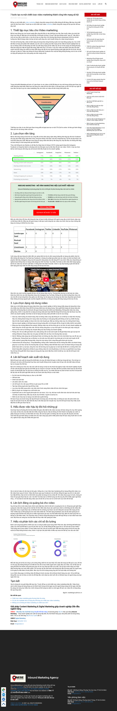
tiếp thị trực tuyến (31, 615)
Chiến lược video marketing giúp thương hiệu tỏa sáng (28, 598)
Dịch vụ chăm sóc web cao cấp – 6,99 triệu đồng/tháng (95, 106)
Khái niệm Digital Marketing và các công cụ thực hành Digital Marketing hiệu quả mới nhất (96, 129)
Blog (94, 4)
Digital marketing (85, 4)
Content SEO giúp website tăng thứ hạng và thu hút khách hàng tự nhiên (96, 81)
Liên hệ (100, 4)
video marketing (30, 22)
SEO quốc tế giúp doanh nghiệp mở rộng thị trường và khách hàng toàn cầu (96, 53)
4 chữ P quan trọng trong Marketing (93, 93)
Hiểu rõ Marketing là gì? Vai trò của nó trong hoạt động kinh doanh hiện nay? (96, 135)
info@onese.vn (19, 624)
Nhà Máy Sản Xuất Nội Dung (25, 612)
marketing (49, 24)
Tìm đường (3, 692)
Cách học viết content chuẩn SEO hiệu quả (95, 97)
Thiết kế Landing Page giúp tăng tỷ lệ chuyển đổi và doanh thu (96, 47)
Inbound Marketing (51, 4)
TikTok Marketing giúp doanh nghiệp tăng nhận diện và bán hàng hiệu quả (96, 34)
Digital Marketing (20, 618)
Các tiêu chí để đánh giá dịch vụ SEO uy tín (95, 101)
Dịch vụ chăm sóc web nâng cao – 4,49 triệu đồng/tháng (96, 110)
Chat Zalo (3, 696)
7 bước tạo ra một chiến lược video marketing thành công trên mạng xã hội (45, 15)
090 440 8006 (89, 692)
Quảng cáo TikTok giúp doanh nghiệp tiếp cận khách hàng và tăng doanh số (96, 20)
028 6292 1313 (22, 621)
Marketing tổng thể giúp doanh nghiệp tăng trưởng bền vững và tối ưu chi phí (96, 60)
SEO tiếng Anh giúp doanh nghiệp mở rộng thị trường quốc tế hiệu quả (95, 27)
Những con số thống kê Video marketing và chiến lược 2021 (30, 602)
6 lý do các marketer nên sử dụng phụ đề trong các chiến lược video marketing (35, 600)
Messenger (3, 701)
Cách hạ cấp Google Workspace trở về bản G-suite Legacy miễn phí (96, 119)
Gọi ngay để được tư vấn (46, 212)
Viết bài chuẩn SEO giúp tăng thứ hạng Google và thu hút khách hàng (95, 41)
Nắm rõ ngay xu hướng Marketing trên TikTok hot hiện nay (95, 124)
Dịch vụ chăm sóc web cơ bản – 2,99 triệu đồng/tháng (95, 115)
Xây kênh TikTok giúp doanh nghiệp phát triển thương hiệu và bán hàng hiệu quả (96, 74)
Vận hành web (73, 4)
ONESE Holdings (16, 703)
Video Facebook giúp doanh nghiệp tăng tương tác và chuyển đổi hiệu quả (96, 67)
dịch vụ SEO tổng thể (23, 690)
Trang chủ (39, 4)
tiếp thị (60, 612)
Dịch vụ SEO (62, 4)
